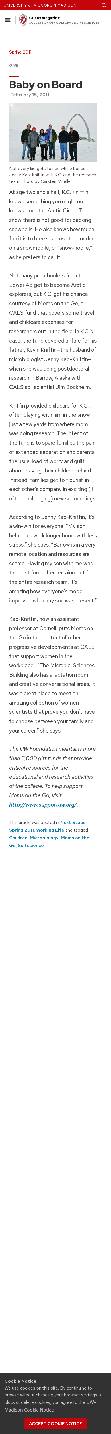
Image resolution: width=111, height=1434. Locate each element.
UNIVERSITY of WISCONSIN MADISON (40, 5)
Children (18, 838)
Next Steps (72, 822)
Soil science (31, 845)
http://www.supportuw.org (41, 804)
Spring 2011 (21, 830)
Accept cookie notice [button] (55, 1424)
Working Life (50, 830)
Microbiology (44, 838)
